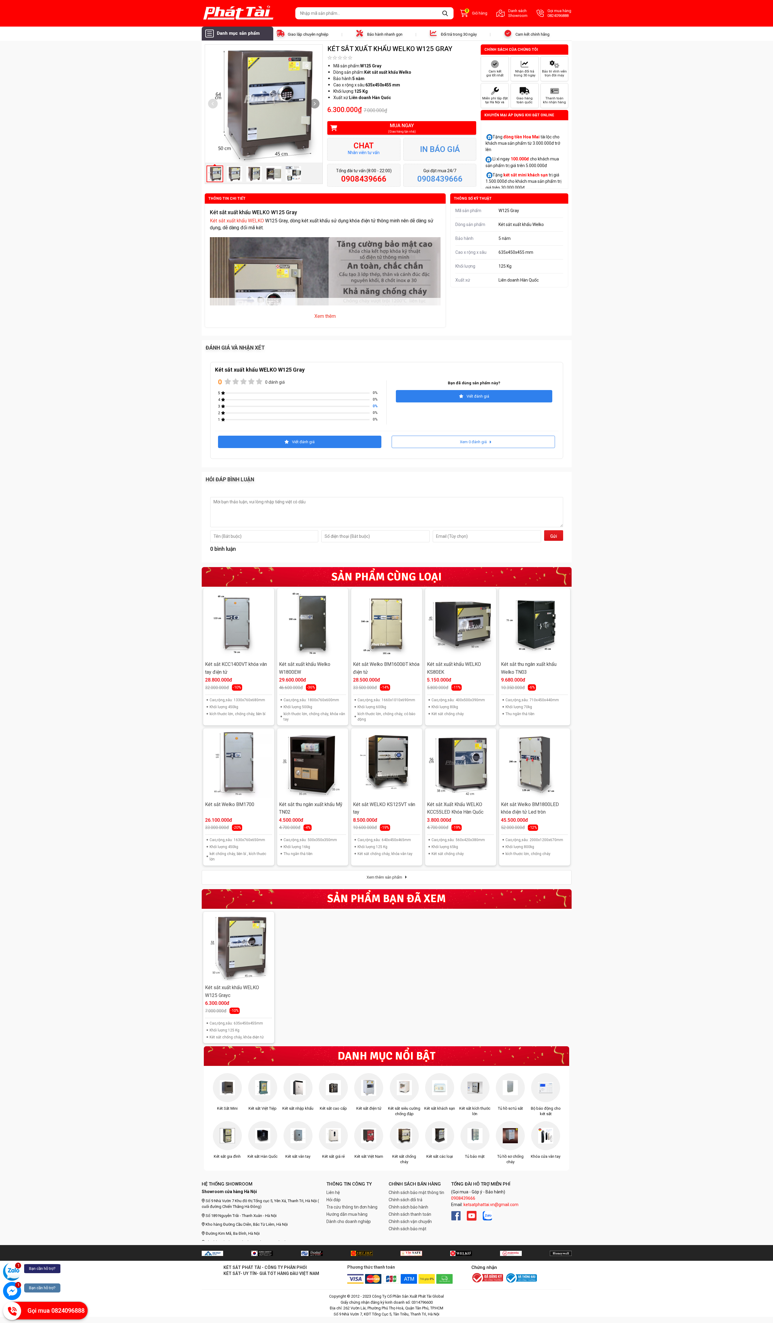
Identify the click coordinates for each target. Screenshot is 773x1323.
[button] (314, 103)
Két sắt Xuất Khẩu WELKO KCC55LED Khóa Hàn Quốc (455, 808)
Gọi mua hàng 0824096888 (559, 13)
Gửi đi (553, 537)
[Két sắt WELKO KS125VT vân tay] (386, 764)
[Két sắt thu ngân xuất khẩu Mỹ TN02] (312, 764)
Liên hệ (333, 1192)
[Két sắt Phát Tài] (246, 13)
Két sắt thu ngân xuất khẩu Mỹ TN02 (310, 808)
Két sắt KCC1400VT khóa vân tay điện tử (236, 668)
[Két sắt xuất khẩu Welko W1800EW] (312, 623)
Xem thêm (325, 316)
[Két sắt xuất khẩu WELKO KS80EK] (460, 623)
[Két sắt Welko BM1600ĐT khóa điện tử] (386, 623)
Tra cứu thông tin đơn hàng (351, 1207)
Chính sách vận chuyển (410, 1221)
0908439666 (463, 1198)
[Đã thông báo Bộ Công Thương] (521, 1278)
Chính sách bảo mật (407, 1228)
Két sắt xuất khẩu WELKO (237, 221)
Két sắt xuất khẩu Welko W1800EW (304, 668)
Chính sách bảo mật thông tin (416, 1192)
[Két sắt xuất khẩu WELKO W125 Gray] (238, 947)
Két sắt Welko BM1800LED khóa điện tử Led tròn (530, 808)
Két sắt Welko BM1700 (229, 804)
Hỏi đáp (333, 1199)
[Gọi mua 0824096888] (12, 1311)
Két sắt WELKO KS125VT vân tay (384, 808)
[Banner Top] (212, 1253)
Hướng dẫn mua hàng (346, 1214)
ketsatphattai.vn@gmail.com (490, 1204)
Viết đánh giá (478, 396)
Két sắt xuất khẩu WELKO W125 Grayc (232, 991)
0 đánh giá (275, 382)
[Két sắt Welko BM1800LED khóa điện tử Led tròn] (534, 764)
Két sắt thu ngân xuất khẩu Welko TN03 (528, 668)
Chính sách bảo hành (408, 1207)
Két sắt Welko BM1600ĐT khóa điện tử (386, 668)
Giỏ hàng (476, 13)
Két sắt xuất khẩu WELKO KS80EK (454, 668)
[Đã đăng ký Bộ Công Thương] (487, 1278)
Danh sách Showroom (518, 13)
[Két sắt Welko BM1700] (238, 764)
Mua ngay (402, 128)
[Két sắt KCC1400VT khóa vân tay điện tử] (238, 623)
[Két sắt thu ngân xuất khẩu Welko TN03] (534, 623)
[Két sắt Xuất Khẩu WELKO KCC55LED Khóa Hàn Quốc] (460, 764)
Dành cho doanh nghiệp (348, 1221)
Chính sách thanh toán (410, 1214)
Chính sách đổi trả (405, 1199)
